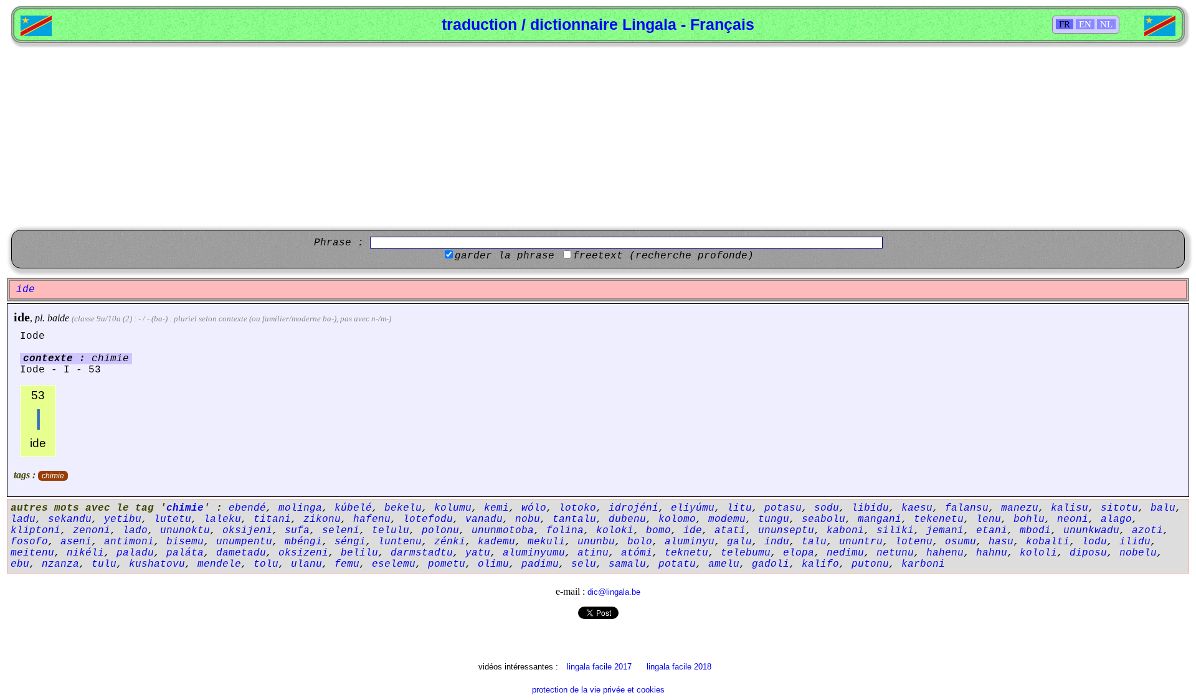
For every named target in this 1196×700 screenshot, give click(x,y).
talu (814, 541)
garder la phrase (504, 256)
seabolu (823, 519)
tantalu (574, 519)
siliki (895, 530)
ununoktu (185, 530)
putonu (870, 564)
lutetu (172, 519)
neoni (1072, 519)
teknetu (686, 553)
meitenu (32, 553)
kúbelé (353, 508)
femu (347, 564)
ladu (23, 519)
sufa (297, 530)
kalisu (1069, 508)
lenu (988, 519)
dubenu (627, 519)
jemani (945, 530)
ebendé (247, 508)
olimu (493, 564)
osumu (960, 541)
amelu (723, 564)
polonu (440, 530)
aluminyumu (534, 553)
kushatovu (157, 564)
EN (1085, 24)
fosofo (29, 541)
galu (739, 541)
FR (1064, 24)
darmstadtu (422, 553)
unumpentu (244, 541)
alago (1116, 519)
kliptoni (35, 530)
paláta (185, 553)
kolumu (453, 508)
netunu (895, 553)
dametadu (241, 553)
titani (272, 519)
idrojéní (633, 508)
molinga (300, 508)
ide (22, 317)
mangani (879, 519)
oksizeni (303, 553)
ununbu (596, 541)
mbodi (1035, 530)
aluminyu (689, 541)
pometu (446, 564)
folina (565, 530)
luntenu (400, 541)
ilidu (1135, 541)
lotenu (914, 541)
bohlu (1029, 519)
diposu (1088, 553)
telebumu (746, 553)
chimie (53, 475)
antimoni (129, 541)
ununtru (861, 541)
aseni (76, 541)
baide (58, 318)
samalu (627, 564)
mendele (219, 564)
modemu (727, 519)
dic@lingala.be (613, 592)
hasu (1001, 541)
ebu (20, 564)
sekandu (70, 519)
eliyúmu (692, 508)
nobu (527, 519)
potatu (677, 564)
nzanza (60, 564)
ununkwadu (1091, 530)
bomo (658, 530)
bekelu (403, 508)
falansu (967, 508)
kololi (1038, 553)
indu (776, 541)
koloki (615, 530)
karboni (923, 564)
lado (135, 530)
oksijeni (247, 530)
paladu (135, 553)
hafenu (372, 519)
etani (991, 530)
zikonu (322, 519)
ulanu (306, 564)
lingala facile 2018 (679, 666)
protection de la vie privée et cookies (598, 689)
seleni (340, 530)
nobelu (1138, 553)
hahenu (945, 553)
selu (583, 564)
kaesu (917, 508)
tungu (773, 519)
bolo (639, 541)
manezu (1019, 508)
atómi (636, 553)
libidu (870, 508)
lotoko (577, 508)
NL (1106, 24)
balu (1163, 508)
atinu (593, 553)
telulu (390, 530)
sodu (826, 508)
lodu (1094, 541)
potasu (783, 508)
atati (730, 530)
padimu (540, 564)
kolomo (677, 519)
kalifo (820, 564)
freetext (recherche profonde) (663, 256)
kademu (496, 541)
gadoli (770, 564)
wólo (533, 508)
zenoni (91, 530)
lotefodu (428, 519)
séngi (350, 541)
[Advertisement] (598, 136)
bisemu (185, 541)
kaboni (845, 530)
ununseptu (786, 530)
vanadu (484, 519)
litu (739, 508)
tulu (104, 564)
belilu (359, 553)
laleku (222, 519)
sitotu (1119, 508)
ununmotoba (503, 530)
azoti (1147, 530)
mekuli (546, 541)
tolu (266, 564)
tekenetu (939, 519)
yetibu (122, 519)
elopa (798, 553)
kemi (496, 508)
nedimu (845, 553)
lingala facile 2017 (599, 666)
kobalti (1048, 541)
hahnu (991, 553)
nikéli (85, 553)
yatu (477, 553)
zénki (449, 541)
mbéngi (303, 541)
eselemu (393, 564)
